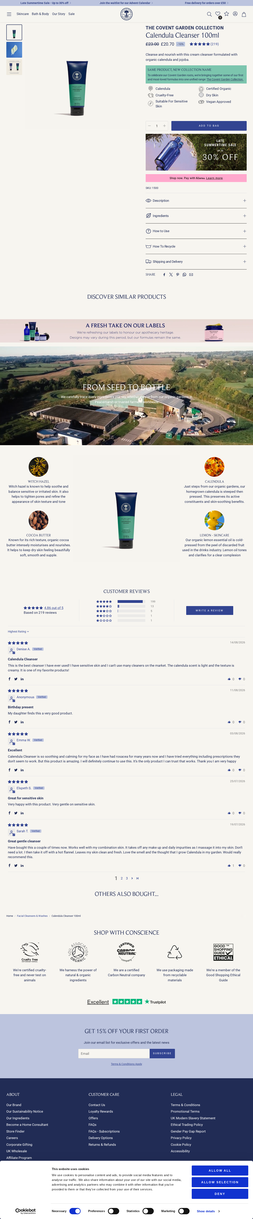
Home (9, 915)
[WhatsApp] (184, 274)
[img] (18, 643)
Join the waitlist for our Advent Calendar (125, 3)
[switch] (113, 1211)
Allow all (220, 1170)
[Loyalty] (226, 15)
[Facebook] (164, 274)
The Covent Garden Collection (185, 28)
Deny (220, 1194)
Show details (206, 1211)
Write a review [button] (210, 610)
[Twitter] (171, 274)
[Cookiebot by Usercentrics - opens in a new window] (25, 1211)
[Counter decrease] (149, 125)
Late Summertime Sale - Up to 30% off (44, 3)
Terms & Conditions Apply (126, 1064)
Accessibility (180, 1151)
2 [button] (122, 878)
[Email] (191, 274)
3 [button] (127, 878)
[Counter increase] (164, 125)
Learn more (214, 178)
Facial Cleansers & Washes (32, 915)
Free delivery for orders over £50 (205, 3)
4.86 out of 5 (53, 608)
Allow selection (220, 1182)
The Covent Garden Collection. (225, 79)
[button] (9, 14)
